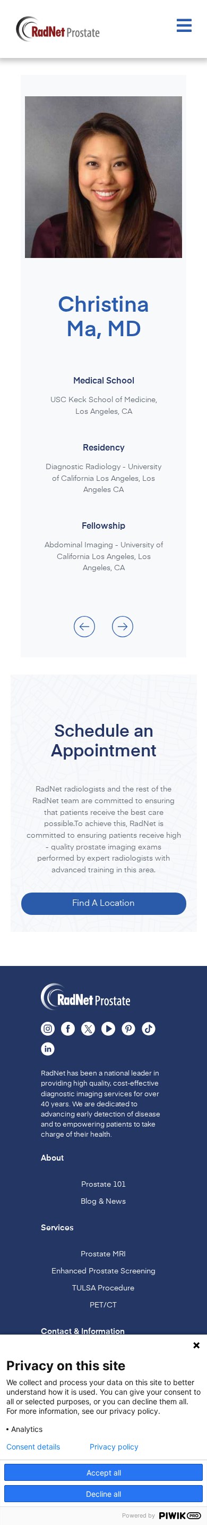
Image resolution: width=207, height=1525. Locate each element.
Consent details (33, 1447)
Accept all (104, 1472)
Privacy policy (114, 1447)
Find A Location (103, 903)
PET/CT (103, 1305)
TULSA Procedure (103, 1288)
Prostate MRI (103, 1254)
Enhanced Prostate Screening (103, 1271)
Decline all (103, 1493)
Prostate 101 (103, 1184)
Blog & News (103, 1201)
